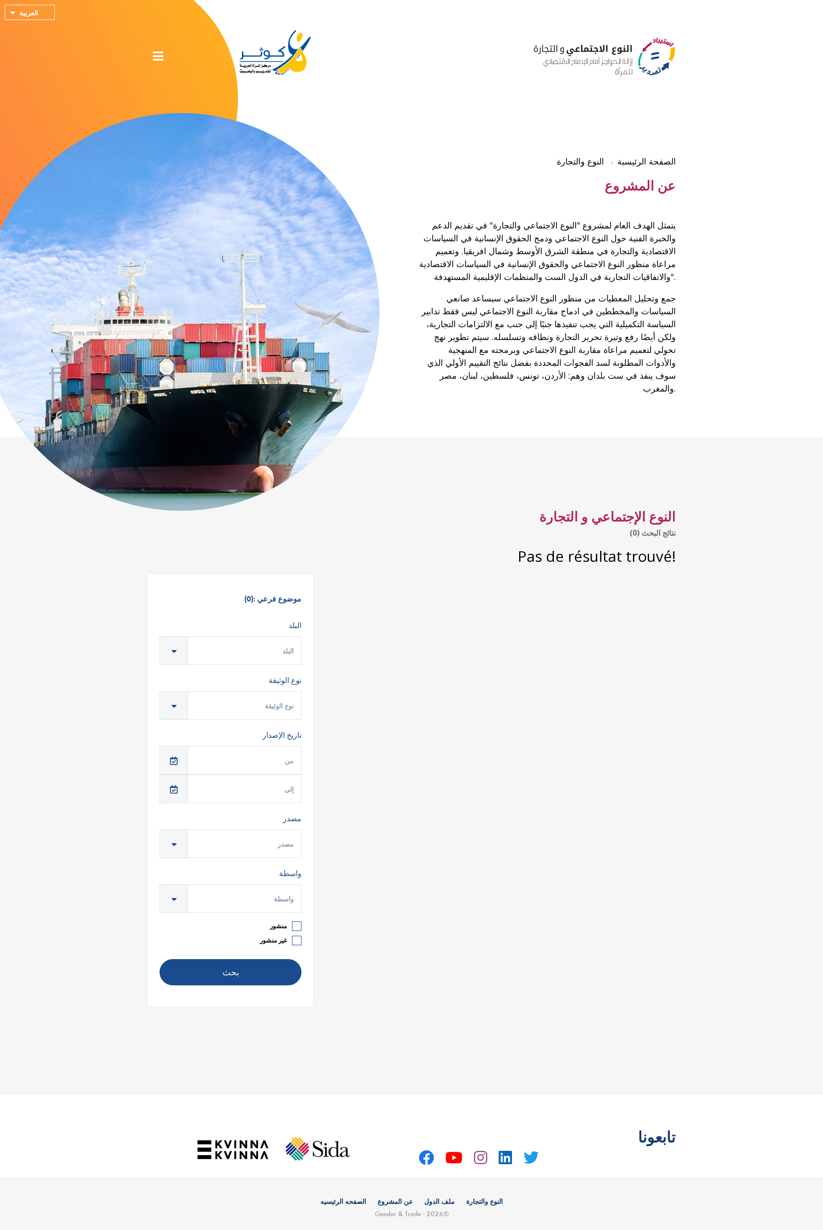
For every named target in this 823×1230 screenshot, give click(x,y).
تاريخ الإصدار (281, 736)
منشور (278, 925)
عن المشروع (395, 1202)
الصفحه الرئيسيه (343, 1202)
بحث (230, 972)
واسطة (290, 874)
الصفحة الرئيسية (646, 162)
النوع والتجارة (484, 1202)
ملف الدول (439, 1202)
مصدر (292, 819)
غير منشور (273, 940)
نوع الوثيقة (285, 681)
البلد (295, 626)
